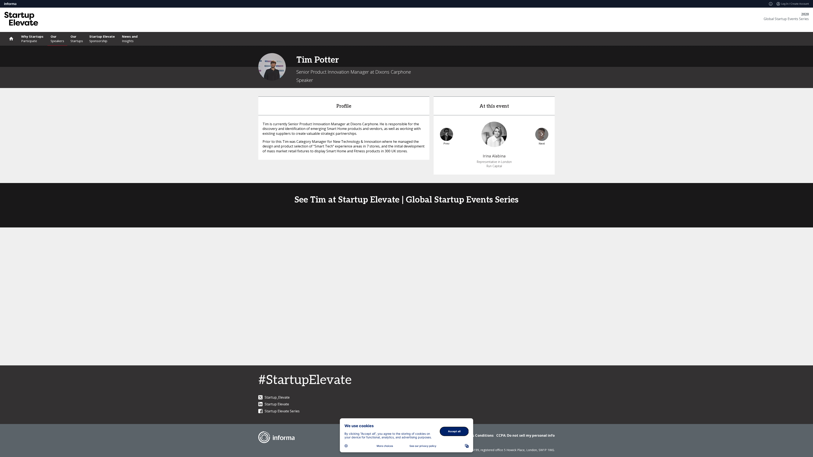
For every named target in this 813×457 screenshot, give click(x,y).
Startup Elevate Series (282, 411)
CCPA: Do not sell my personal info (525, 435)
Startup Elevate (277, 404)
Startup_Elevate (277, 397)
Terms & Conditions (477, 435)
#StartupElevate (305, 380)
